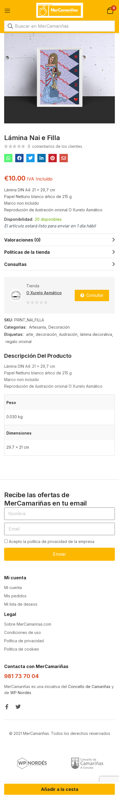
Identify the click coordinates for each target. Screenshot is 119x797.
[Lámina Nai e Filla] (8, 158)
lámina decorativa (96, 334)
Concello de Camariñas (89, 686)
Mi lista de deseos (20, 604)
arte (29, 334)
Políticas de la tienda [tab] (27, 252)
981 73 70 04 (21, 676)
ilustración (68, 334)
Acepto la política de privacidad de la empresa (51, 541)
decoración (46, 334)
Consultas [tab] (15, 264)
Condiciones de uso (22, 632)
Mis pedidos (15, 595)
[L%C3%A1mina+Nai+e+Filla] (30, 158)
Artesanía (37, 327)
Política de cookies (21, 649)
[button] (110, 10)
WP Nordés (20, 692)
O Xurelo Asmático (44, 292)
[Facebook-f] (6, 706)
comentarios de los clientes (55, 146)
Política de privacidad (24, 640)
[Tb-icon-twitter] (18, 706)
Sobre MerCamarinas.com (27, 624)
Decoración (59, 327)
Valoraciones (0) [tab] (22, 240)
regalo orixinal (19, 341)
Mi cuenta (13, 587)
